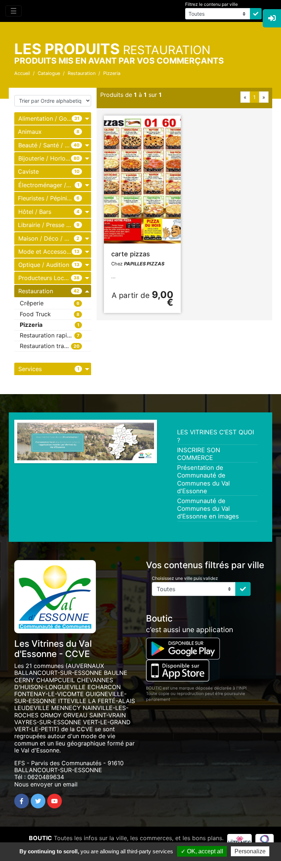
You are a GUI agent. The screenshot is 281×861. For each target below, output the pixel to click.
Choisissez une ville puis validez (185, 578)
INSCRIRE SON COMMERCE (198, 453)
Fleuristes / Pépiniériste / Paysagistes (54, 198)
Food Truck (35, 314)
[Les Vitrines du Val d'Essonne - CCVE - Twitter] (38, 801)
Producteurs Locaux (46, 278)
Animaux (30, 131)
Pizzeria (111, 73)
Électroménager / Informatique (54, 185)
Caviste (28, 171)
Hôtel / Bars (34, 211)
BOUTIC (40, 838)
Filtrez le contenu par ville (211, 4)
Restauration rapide (47, 335)
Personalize (250, 851)
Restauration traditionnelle (55, 346)
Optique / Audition (43, 264)
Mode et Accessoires (47, 251)
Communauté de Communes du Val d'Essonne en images (208, 508)
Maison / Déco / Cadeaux (53, 238)
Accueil (22, 73)
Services (30, 369)
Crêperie (32, 303)
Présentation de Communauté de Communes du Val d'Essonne (203, 479)
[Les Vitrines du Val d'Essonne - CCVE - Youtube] (54, 801)
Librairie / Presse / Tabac (52, 225)
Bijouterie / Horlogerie (48, 158)
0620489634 (45, 777)
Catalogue (49, 73)
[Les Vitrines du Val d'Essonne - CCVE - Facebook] (21, 801)
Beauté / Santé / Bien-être (54, 145)
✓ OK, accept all (202, 851)
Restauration (81, 73)
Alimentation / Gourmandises (54, 118)
